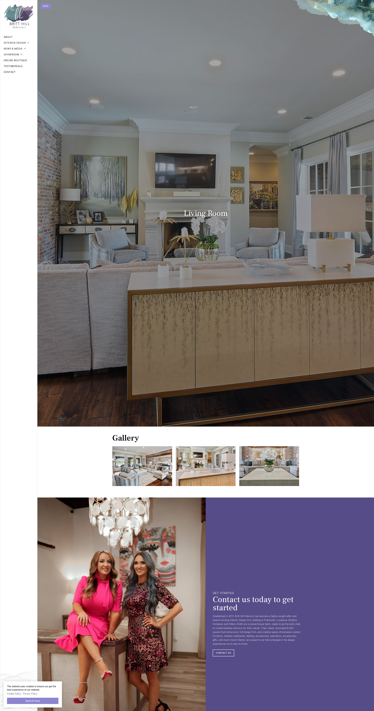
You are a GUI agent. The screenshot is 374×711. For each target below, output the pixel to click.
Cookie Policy (14, 693)
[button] (18, 43)
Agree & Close (32, 700)
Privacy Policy (30, 693)
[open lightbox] (142, 466)
